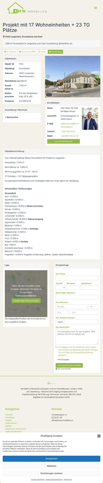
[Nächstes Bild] (97, 76)
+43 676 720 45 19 (69, 136)
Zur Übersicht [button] (11, 52)
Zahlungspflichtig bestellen (69, 365)
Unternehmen (10, 423)
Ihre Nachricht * (63, 327)
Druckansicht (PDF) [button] (28, 52)
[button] (99, 436)
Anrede (59, 283)
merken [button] (43, 52)
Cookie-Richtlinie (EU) (13, 431)
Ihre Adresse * (62, 302)
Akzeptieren (51, 458)
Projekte (8, 420)
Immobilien (9, 417)
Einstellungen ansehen (51, 473)
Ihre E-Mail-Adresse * (66, 293)
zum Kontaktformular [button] (63, 141)
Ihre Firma (60, 274)
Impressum (68, 479)
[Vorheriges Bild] (48, 76)
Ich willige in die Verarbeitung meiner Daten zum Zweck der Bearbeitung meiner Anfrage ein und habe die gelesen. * (77, 351)
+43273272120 (68, 131)
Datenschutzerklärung (54, 479)
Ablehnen (51, 466)
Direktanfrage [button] (56, 52)
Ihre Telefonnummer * (66, 318)
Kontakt (8, 426)
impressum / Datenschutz (15, 428)
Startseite (9, 414)
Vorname (71, 283)
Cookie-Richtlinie (37, 479)
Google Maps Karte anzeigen (26, 301)
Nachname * (86, 283)
